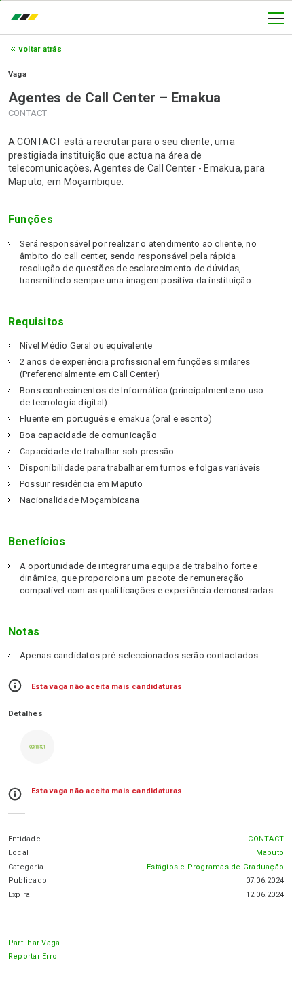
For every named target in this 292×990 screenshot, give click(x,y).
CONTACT (266, 839)
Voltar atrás (40, 49)
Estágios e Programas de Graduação (215, 867)
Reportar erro (32, 956)
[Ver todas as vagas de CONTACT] (37, 747)
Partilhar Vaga (34, 942)
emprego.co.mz (28, 18)
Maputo (270, 852)
